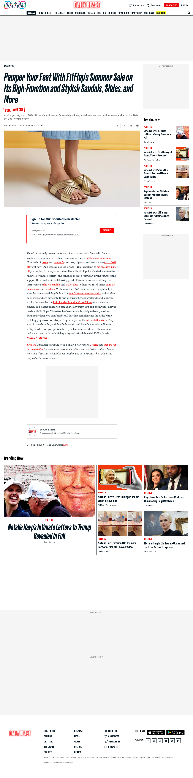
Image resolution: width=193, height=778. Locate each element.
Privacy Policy (74, 235)
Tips (62, 758)
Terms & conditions (141, 758)
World (77, 742)
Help (83, 758)
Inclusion (126, 758)
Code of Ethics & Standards (108, 758)
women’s (59, 262)
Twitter (94, 344)
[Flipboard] (178, 741)
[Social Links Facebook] (148, 741)
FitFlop (90, 257)
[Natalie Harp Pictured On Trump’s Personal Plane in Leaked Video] (182, 177)
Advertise (75, 758)
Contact (55, 758)
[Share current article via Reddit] (137, 125)
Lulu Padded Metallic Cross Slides (72, 302)
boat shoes (33, 288)
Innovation (136, 13)
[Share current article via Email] (130, 125)
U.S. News (149, 13)
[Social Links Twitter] (154, 741)
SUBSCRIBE (171, 5)
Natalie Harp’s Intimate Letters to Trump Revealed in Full (49, 531)
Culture (78, 747)
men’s (45, 262)
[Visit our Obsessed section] (25, 5)
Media (70, 13)
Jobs (67, 758)
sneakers (50, 288)
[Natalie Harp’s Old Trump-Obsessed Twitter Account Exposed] (182, 220)
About (47, 758)
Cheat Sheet (44, 13)
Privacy (90, 758)
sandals (110, 284)
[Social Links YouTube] (166, 741)
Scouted (161, 13)
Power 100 (123, 13)
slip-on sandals (51, 284)
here (65, 444)
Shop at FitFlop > (38, 337)
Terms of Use (61, 235)
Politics (101, 13)
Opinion (112, 13)
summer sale (103, 257)
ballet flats (72, 284)
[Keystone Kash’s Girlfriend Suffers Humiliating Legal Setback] (182, 199)
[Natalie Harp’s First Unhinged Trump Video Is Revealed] (182, 159)
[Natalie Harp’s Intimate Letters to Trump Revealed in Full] (182, 138)
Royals (91, 13)
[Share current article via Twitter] (124, 125)
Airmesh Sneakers (96, 320)
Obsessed (80, 13)
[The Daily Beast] (87, 5)
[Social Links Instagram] (160, 741)
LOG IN (184, 5)
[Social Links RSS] (172, 741)
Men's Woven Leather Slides (85, 293)
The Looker (59, 13)
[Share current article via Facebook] (117, 125)
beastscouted (47, 433)
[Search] (189, 12)
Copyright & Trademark (163, 758)
